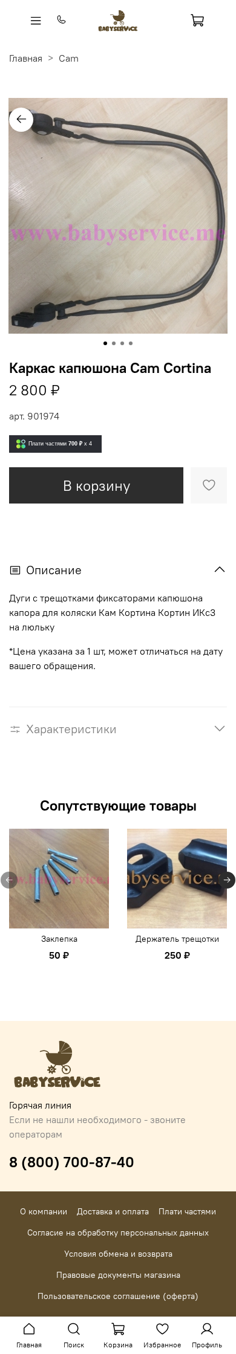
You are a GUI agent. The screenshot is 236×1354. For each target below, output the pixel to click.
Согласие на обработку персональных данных (118, 1232)
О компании (43, 1211)
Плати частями (187, 1211)
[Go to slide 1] (105, 343)
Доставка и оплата (113, 1211)
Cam (69, 58)
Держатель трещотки (177, 938)
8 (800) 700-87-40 (71, 1162)
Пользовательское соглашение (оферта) (118, 1296)
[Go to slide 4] (131, 343)
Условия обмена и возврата (118, 1253)
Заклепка (59, 938)
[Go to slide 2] (114, 343)
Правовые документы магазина (118, 1274)
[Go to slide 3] (122, 343)
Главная (25, 58)
